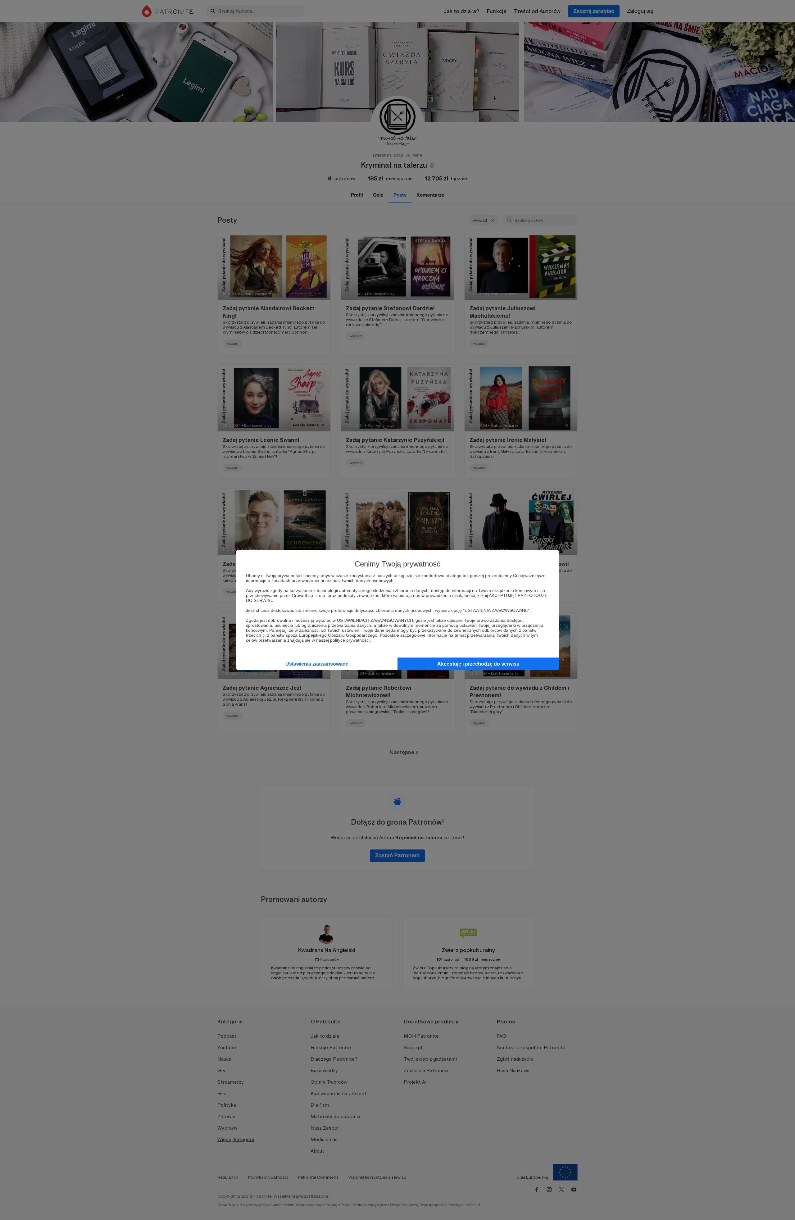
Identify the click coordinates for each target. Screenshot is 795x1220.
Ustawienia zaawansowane (316, 664)
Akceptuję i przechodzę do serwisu (478, 664)
